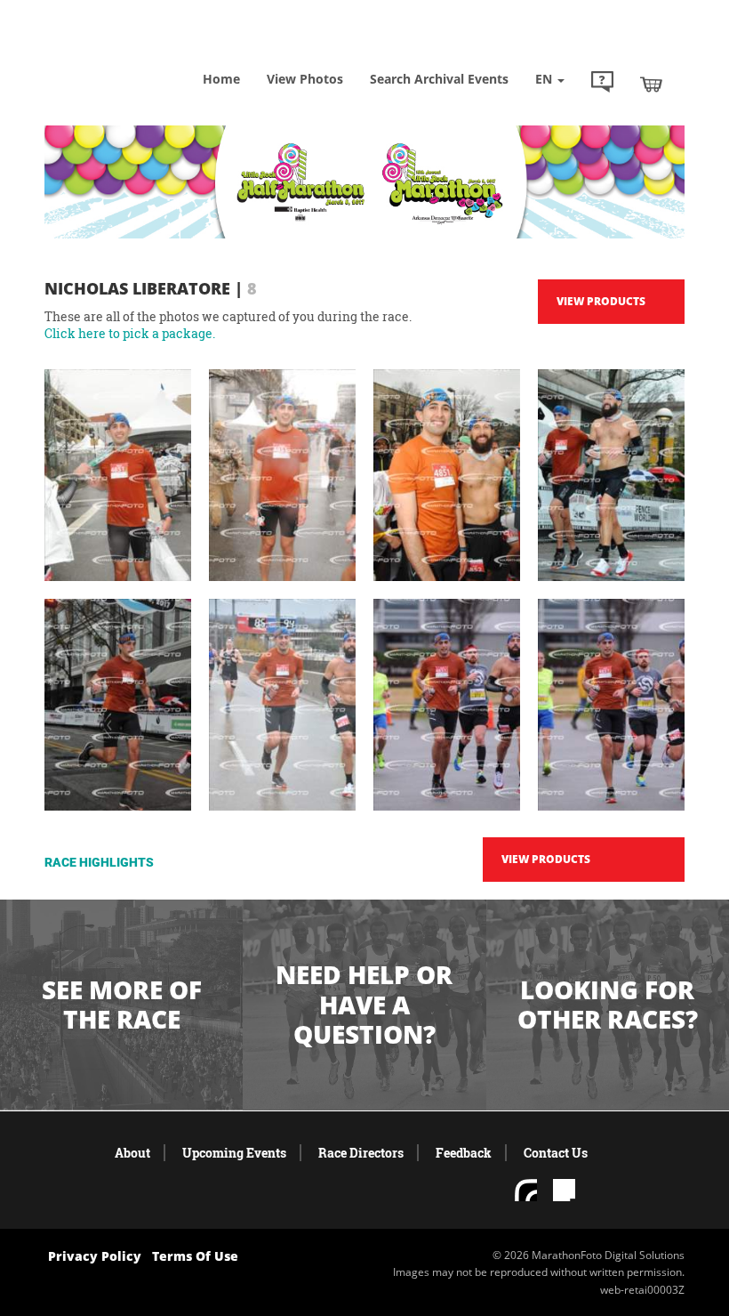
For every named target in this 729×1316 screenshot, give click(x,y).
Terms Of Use (195, 1255)
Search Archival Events (439, 78)
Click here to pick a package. (129, 333)
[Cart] (651, 83)
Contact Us (556, 1152)
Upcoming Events (234, 1152)
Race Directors (361, 1152)
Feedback (464, 1152)
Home (221, 78)
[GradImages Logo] (133, 52)
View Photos (305, 78)
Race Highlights (99, 862)
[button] (602, 83)
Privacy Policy (94, 1255)
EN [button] (545, 78)
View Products (601, 301)
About (132, 1152)
